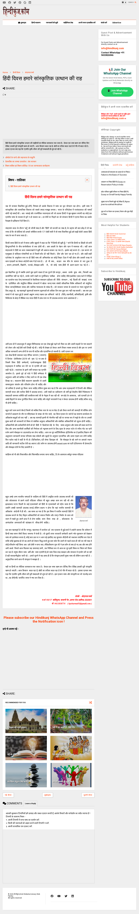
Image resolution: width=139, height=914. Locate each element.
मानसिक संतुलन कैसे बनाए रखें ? (20, 781)
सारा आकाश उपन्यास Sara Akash (117, 251)
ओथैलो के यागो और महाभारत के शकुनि (20, 157)
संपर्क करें (104, 23)
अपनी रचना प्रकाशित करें (86, 23)
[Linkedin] (30, 2)
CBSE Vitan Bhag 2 (114, 257)
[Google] (25, 2)
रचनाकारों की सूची (52, 23)
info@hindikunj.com (112, 48)
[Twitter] (14, 2)
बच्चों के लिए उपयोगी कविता (115, 258)
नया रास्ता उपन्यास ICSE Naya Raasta (119, 245)
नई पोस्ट (8, 795)
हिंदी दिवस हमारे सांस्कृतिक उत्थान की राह (25, 186)
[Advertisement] (86, 12)
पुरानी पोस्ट (88, 795)
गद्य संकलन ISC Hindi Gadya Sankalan (120, 247)
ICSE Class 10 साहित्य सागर (116, 240)
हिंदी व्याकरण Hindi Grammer (116, 234)
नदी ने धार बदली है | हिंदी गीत (63, 727)
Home (5, 72)
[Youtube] (4, 2)
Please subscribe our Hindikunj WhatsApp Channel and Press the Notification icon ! (49, 619)
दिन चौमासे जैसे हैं (59, 754)
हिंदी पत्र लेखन (111, 236)
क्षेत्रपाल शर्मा (29, 72)
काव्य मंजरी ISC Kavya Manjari (117, 249)
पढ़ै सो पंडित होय (13, 754)
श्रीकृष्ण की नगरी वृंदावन (16, 727)
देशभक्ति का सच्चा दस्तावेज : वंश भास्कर (20, 161)
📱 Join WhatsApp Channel (117, 92)
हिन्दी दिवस (16, 72)
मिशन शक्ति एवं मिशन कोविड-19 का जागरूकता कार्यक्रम (27, 165)
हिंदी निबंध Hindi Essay (114, 238)
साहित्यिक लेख (68, 23)
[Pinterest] (20, 2)
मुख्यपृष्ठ (23, 23)
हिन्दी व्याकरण (36, 23)
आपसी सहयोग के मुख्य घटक (63, 781)
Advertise (116, 23)
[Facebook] (9, 2)
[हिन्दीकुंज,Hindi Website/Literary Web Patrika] (16, 16)
